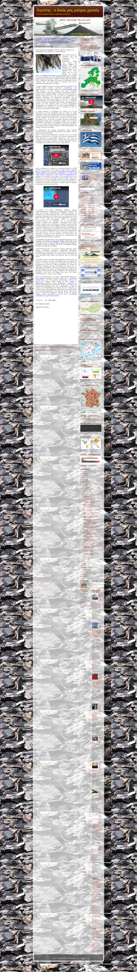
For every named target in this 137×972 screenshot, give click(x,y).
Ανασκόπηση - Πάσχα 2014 (87, 203)
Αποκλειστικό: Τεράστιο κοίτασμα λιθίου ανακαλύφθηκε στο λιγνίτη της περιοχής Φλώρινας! (96, 657)
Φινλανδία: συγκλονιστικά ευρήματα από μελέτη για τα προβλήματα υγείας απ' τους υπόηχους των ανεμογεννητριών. (96, 681)
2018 (83, 481)
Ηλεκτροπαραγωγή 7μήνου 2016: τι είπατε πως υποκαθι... (92, 498)
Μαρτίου (85, 565)
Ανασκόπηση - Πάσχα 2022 (87, 219)
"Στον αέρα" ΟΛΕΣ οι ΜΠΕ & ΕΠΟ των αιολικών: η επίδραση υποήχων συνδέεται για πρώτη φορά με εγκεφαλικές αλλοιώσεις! (96, 713)
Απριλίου (85, 563)
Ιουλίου (85, 557)
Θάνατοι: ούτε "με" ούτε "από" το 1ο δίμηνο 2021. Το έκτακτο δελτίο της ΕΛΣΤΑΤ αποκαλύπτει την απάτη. (96, 853)
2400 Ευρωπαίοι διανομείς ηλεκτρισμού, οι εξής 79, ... (90, 540)
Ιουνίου (85, 559)
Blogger (83, 958)
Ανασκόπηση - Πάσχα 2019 (87, 213)
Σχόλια (96, 586)
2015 (83, 572)
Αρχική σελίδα (55, 347)
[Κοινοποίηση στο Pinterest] (55, 300)
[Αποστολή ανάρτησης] (46, 300)
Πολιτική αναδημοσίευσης (86, 200)
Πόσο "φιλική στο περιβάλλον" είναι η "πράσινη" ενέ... (92, 533)
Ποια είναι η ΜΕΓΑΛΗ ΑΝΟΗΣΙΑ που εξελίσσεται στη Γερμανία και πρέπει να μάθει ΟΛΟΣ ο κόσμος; (96, 947)
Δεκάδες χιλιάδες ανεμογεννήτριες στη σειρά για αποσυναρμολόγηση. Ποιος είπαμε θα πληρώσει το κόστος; (96, 795)
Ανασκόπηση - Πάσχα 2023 (87, 221)
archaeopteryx (86, 173)
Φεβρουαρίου (86, 567)
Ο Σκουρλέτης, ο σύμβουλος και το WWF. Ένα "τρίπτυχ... (92, 547)
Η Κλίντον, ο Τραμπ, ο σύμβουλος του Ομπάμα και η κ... (91, 513)
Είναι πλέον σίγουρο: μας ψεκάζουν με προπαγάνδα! (92, 510)
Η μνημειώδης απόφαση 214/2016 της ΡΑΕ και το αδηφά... (91, 502)
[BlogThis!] (50, 300)
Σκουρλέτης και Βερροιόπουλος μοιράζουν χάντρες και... (91, 527)
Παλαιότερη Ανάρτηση (69, 347)
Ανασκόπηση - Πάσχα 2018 (87, 211)
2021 (83, 475)
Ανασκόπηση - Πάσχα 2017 (87, 209)
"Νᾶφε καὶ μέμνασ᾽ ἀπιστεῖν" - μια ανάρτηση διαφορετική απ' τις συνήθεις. (90, 246)
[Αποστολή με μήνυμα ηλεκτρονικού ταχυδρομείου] (49, 300)
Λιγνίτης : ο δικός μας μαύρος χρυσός (67, 10)
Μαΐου (85, 561)
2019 (83, 479)
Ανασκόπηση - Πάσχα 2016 (87, 207)
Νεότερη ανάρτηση (42, 347)
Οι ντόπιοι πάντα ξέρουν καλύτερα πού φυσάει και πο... (91, 543)
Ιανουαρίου (86, 569)
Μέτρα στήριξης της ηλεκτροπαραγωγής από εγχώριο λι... (92, 506)
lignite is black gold (85, 590)
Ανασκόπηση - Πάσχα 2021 (87, 217)
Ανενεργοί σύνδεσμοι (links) (87, 202)
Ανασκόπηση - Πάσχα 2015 (87, 205)
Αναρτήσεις (97, 583)
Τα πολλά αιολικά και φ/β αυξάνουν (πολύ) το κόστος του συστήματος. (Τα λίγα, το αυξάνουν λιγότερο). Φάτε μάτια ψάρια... (93, 178)
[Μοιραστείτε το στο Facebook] (53, 300)
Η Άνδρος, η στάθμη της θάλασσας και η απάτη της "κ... (92, 537)
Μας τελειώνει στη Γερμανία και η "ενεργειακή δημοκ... (91, 554)
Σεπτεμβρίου (86, 494)
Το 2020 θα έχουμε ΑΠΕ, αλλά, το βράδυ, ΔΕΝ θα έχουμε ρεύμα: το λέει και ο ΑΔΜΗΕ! (96, 884)
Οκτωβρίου (86, 492)
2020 (83, 477)
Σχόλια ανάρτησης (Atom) (48, 350)
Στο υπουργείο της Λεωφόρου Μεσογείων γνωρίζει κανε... (90, 523)
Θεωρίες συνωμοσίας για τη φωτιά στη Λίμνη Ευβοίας (91, 550)
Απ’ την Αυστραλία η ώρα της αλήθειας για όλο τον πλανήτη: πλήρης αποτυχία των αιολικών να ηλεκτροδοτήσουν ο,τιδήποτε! (96, 630)
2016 (83, 486)
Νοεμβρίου (86, 490)
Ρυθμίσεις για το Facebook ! (87, 198)
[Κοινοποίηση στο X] (52, 300)
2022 (83, 473)
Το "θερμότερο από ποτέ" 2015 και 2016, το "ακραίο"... (91, 530)
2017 (83, 484)
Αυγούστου (86, 496)
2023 (83, 471)
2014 (83, 574)
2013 (83, 576)
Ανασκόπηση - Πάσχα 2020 (87, 215)
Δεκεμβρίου (86, 487)
